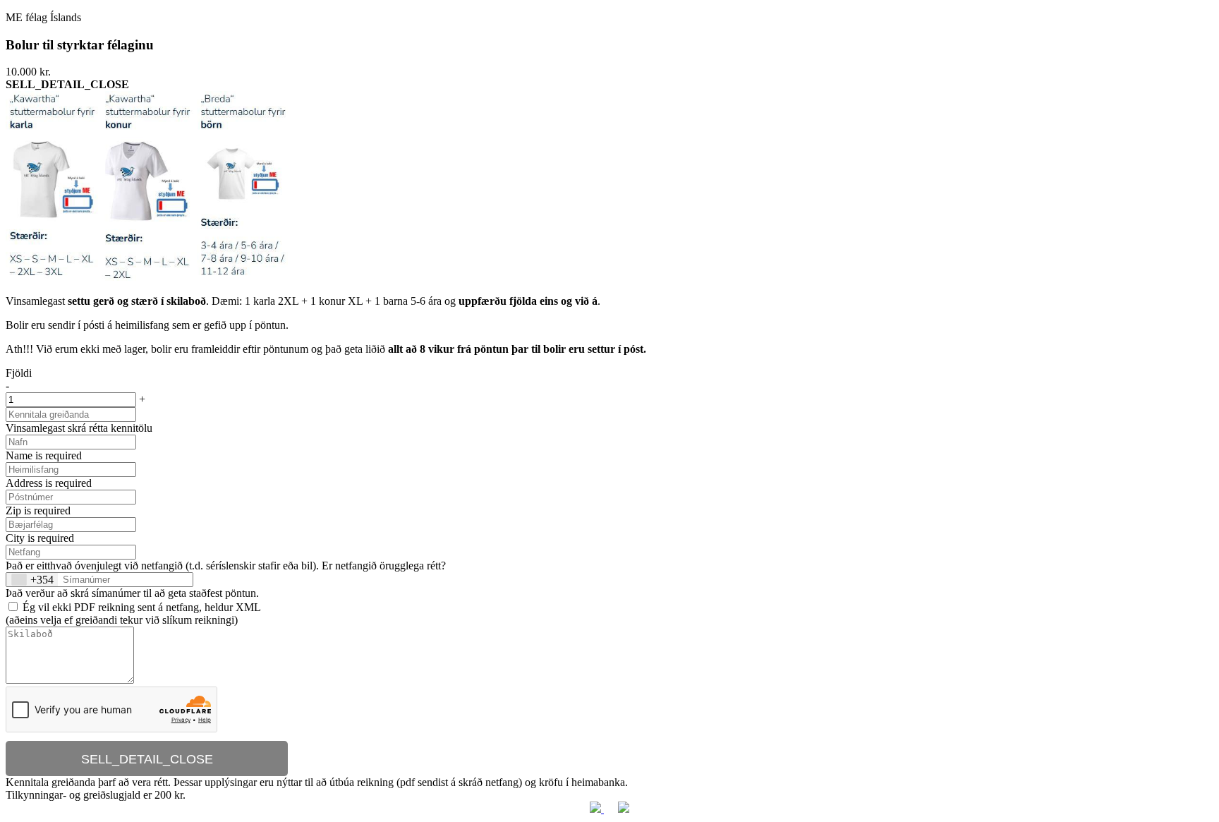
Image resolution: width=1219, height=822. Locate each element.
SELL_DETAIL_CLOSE (147, 759)
